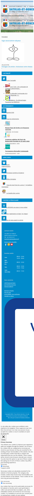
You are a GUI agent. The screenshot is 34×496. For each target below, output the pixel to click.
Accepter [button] (27, 432)
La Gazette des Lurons (13, 193)
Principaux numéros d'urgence (15, 173)
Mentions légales (9, 290)
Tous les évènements (12, 119)
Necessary (6, 466)
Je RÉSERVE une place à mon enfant (16, 207)
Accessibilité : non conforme (12, 294)
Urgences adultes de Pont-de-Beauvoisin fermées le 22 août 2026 (17, 140)
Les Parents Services (10, 285)
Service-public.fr (8, 286)
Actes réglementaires (6, 165)
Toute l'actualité (11, 80)
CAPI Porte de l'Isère (9, 283)
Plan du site (7, 292)
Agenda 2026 (10, 112)
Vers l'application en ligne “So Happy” (17, 214)
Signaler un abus (9, 296)
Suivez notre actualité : (10, 242)
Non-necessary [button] (5, 481)
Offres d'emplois (11, 179)
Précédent (5, 37)
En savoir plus (5, 433)
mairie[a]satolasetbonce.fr (11, 239)
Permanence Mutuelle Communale (16, 151)
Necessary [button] (4, 464)
